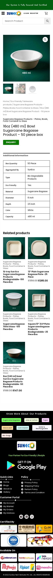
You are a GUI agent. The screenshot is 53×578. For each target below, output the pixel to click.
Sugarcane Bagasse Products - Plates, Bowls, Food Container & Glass (25, 120)
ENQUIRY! (11, 142)
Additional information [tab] (15, 155)
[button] (45, 39)
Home (6, 101)
